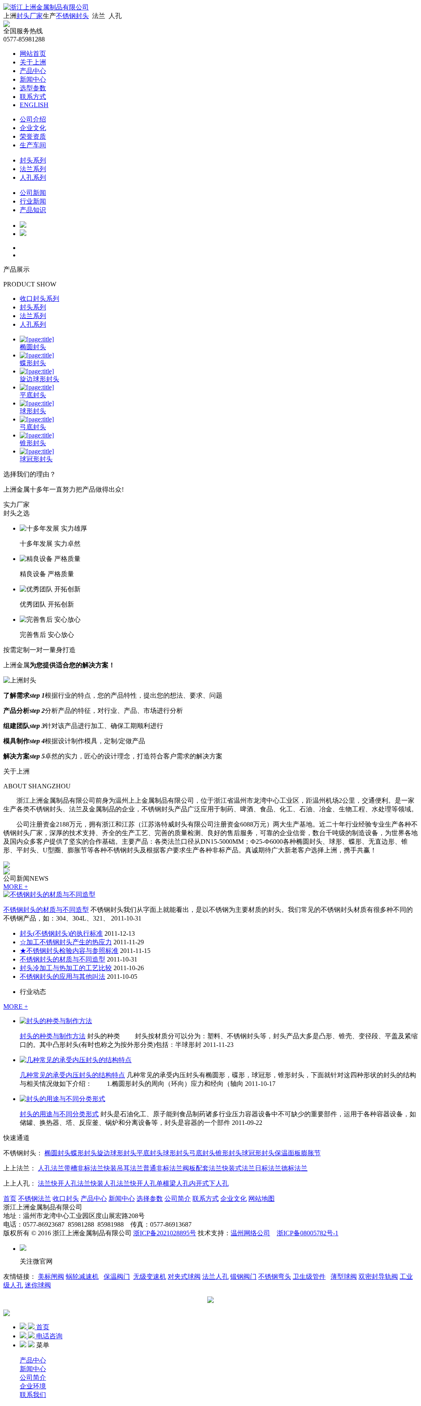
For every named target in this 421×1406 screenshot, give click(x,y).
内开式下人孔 (209, 1183)
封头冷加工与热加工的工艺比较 (66, 967)
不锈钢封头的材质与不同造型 (46, 909)
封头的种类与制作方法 (53, 1036)
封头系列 (33, 160)
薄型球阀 (344, 1276)
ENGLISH (34, 104)
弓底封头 (202, 1153)
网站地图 (261, 1198)
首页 (9, 1198)
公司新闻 (33, 192)
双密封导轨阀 (378, 1276)
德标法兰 (294, 1168)
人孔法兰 (51, 1168)
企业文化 (33, 127)
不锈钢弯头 (274, 1276)
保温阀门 (117, 1276)
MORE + (15, 886)
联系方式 (33, 96)
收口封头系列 (39, 298)
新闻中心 (33, 79)
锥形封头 (228, 1153)
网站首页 (33, 53)
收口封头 (66, 1198)
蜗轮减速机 (82, 1276)
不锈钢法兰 (34, 1198)
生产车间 (33, 145)
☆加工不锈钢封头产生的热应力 (66, 942)
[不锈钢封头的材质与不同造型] (49, 894)
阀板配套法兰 (202, 1168)
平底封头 (149, 1153)
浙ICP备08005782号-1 (307, 1233)
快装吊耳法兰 (123, 1168)
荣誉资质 (33, 136)
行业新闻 (33, 201)
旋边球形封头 (116, 1153)
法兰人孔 (215, 1276)
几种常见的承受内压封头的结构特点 (72, 1075)
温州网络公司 (250, 1233)
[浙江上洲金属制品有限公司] (46, 7)
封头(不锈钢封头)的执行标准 (61, 933)
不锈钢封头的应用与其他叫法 (62, 976)
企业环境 (33, 1386)
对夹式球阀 (184, 1276)
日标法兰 (268, 1168)
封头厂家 (29, 15)
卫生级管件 (309, 1276)
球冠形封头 (258, 1153)
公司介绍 (33, 119)
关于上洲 (33, 62)
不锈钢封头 (72, 15)
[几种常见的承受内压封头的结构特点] (76, 1059)
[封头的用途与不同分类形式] (62, 1098)
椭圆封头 (57, 1153)
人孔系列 (33, 177)
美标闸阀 (51, 1276)
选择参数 (149, 1198)
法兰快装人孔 (97, 1183)
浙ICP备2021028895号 (164, 1233)
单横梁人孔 (172, 1183)
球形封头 (176, 1153)
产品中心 (33, 70)
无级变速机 (149, 1276)
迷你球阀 (38, 1285)
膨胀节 (311, 1153)
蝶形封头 (84, 1153)
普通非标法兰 (163, 1168)
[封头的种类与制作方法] (56, 1020)
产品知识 (33, 209)
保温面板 (288, 1153)
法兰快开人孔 (57, 1183)
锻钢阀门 (243, 1276)
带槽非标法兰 (84, 1168)
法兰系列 (33, 168)
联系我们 (33, 1394)
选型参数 (33, 88)
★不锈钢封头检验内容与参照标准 (69, 950)
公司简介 (177, 1198)
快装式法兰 (238, 1168)
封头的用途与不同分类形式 (59, 1114)
